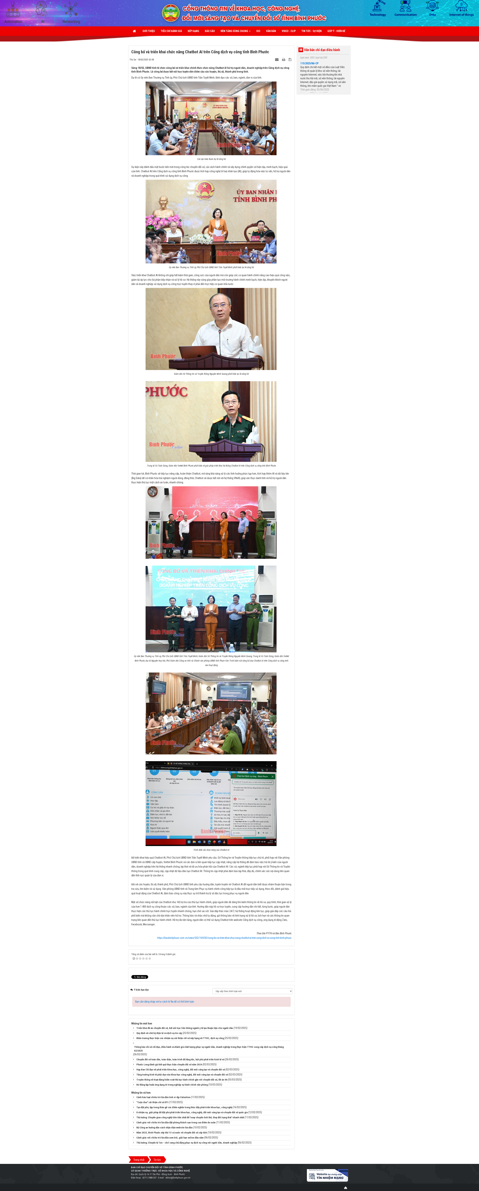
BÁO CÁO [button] (210, 31)
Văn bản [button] (271, 31)
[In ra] (284, 59)
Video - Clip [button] (289, 31)
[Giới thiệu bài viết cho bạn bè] (277, 59)
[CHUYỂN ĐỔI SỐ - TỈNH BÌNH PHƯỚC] (268, 12)
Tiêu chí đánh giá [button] (171, 31)
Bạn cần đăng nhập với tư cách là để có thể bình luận (164, 1001)
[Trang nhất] (135, 31)
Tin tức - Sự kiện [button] (311, 31)
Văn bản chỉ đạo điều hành (322, 50)
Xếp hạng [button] (193, 31)
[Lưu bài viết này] (290, 59)
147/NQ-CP (306, 86)
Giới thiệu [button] (149, 31)
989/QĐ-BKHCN (308, 65)
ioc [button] (258, 31)
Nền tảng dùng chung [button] (235, 31)
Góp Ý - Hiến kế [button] (336, 31)
